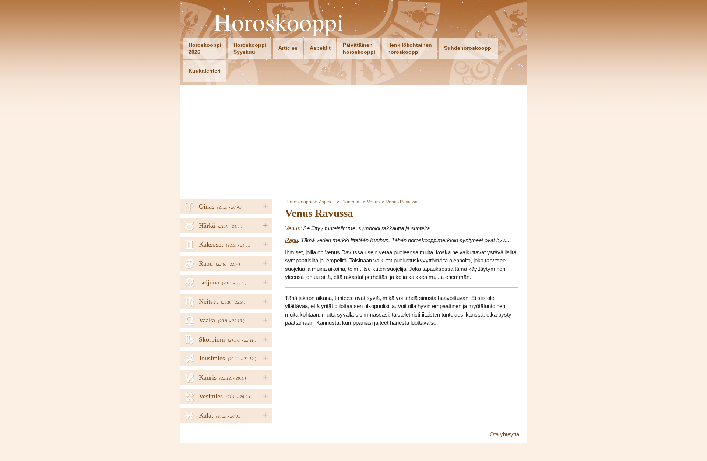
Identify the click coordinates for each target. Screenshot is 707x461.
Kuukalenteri (205, 71)
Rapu (291, 240)
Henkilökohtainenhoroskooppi (409, 48)
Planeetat (350, 202)
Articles (288, 48)
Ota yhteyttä (504, 434)
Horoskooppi (279, 22)
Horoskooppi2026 (205, 48)
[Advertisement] (353, 140)
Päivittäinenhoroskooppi (359, 48)
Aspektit (320, 48)
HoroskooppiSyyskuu (249, 48)
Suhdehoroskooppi (468, 48)
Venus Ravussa (402, 202)
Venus (373, 202)
